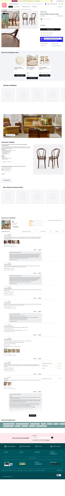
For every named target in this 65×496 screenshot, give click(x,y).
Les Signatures (34, 6)
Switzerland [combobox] (60, 470)
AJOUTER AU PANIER (50, 29)
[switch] (53, 39)
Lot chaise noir (43, 423)
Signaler (39, 249)
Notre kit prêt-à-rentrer (26, 6)
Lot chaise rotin (49, 423)
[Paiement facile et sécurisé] (62, 45)
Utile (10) (34, 391)
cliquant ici (47, 440)
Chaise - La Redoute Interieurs (35, 423)
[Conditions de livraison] (50, 43)
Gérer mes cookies (26, 470)
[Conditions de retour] (62, 43)
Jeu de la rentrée (17, 6)
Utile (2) (34, 273)
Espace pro (60, 6)
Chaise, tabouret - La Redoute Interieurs (22, 423)
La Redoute (3, 9)
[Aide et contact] (50, 45)
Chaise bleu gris (56, 423)
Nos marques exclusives (53, 453)
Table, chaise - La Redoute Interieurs (9, 423)
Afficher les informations (32, 457)
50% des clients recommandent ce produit (55, 220)
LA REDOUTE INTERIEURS (43, 12)
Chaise (18, 9)
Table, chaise (8, 9)
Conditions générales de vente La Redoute (7, 470)
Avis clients (14, 470)
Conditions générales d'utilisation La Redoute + (39, 470)
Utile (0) (34, 298)
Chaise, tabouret (14, 9)
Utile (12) (34, 358)
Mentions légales (31, 470)
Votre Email (34, 435)
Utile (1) (35, 249)
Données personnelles (19, 470)
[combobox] (29, 231)
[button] (62, 4)
